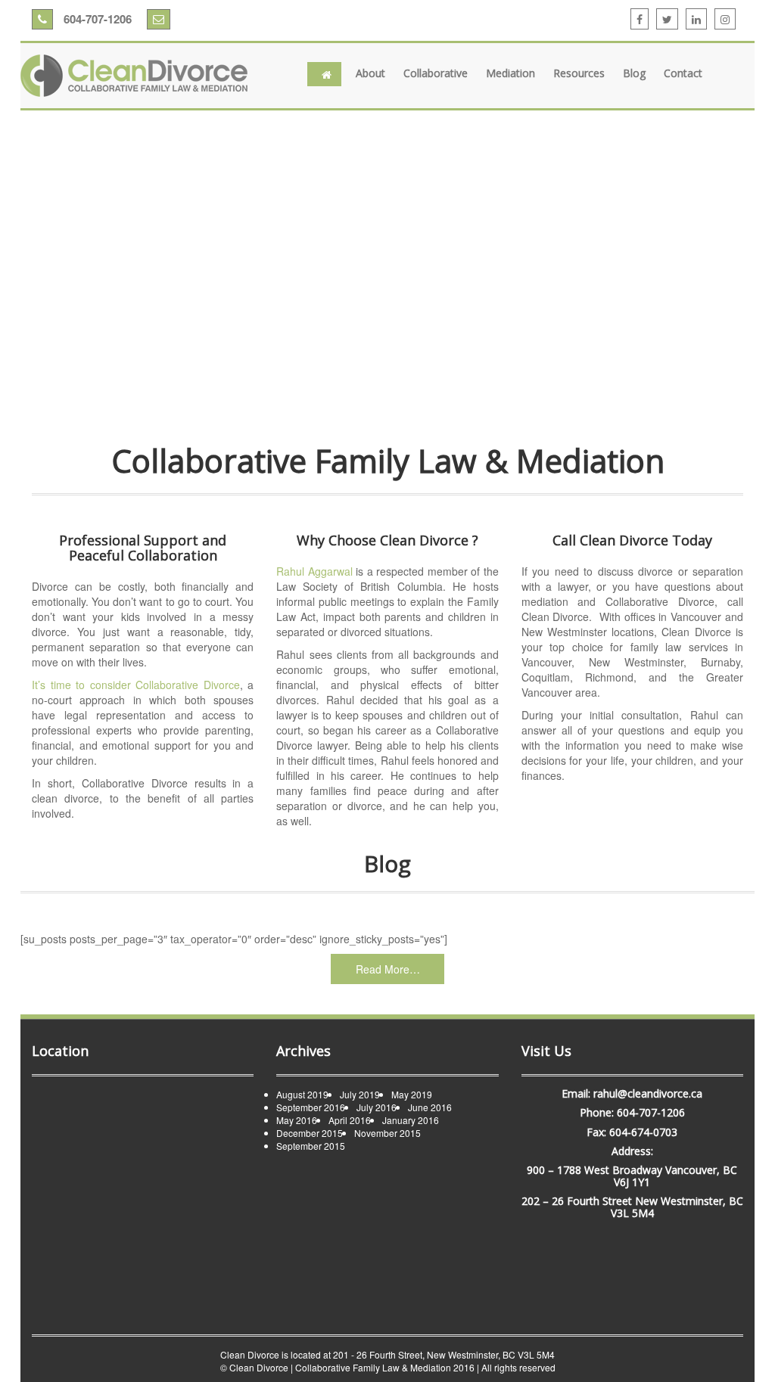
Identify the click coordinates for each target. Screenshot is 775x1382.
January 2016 (410, 1119)
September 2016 (310, 1107)
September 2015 (310, 1145)
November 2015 (387, 1132)
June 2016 (430, 1107)
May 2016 (296, 1119)
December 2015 (309, 1132)
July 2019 (360, 1094)
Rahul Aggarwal (314, 571)
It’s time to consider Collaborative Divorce (136, 684)
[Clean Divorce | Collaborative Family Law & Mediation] (134, 75)
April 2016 (349, 1119)
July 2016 (376, 1107)
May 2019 (411, 1094)
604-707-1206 (96, 19)
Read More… (388, 969)
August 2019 (302, 1094)
